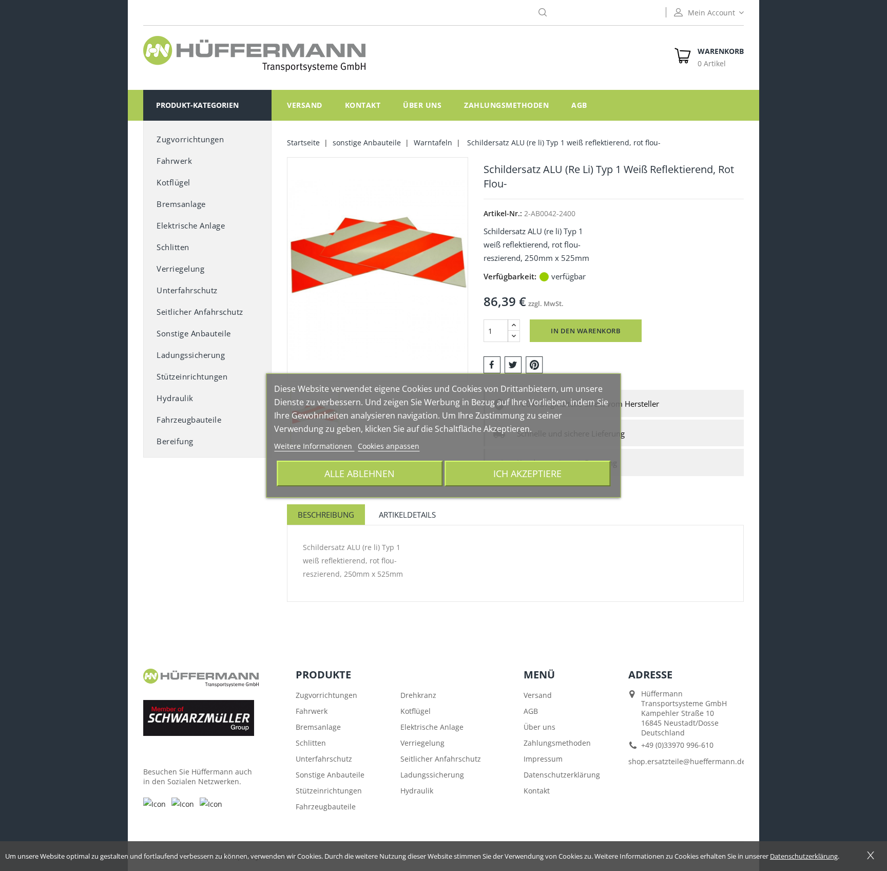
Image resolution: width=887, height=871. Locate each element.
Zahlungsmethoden (506, 105)
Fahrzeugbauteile (189, 419)
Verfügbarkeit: (510, 276)
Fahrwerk (174, 161)
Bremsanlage (181, 204)
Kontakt (363, 105)
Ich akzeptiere (527, 473)
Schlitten (173, 247)
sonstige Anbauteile (194, 333)
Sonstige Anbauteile (330, 775)
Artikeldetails (407, 514)
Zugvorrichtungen (190, 139)
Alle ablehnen (359, 473)
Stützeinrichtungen (192, 376)
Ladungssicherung (191, 355)
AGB (579, 105)
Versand (304, 105)
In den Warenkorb (586, 330)
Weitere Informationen (314, 446)
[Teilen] (492, 364)
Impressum (543, 759)
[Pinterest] (534, 364)
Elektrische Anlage (191, 225)
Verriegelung (180, 268)
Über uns (422, 105)
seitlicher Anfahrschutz (200, 312)
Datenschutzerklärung (562, 775)
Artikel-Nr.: (503, 213)
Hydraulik (175, 398)
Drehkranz (418, 695)
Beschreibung (326, 514)
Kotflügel (173, 182)
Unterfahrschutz (187, 290)
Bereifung (175, 441)
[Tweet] (513, 364)
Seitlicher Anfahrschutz (440, 759)
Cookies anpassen (388, 446)
